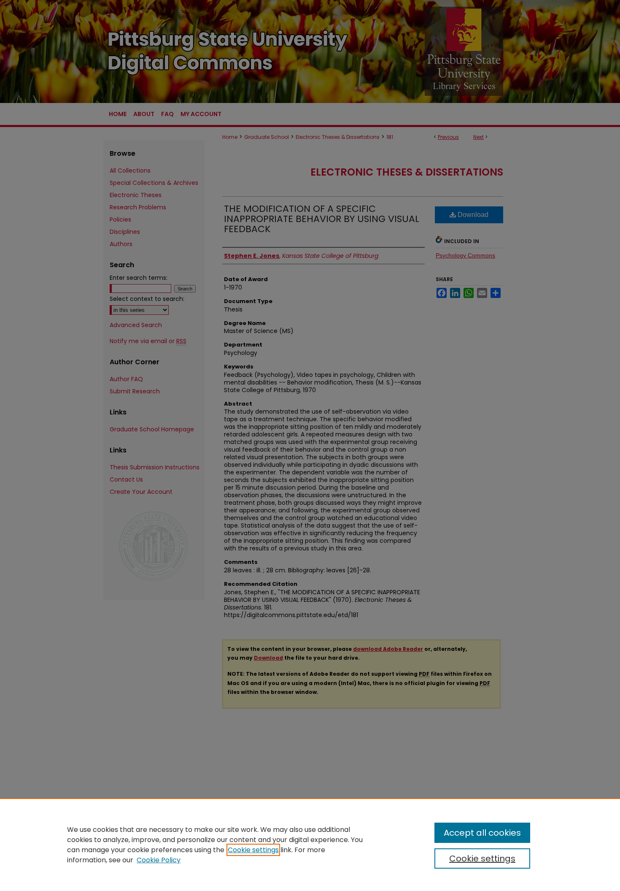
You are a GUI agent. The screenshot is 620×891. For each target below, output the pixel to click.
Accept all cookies (482, 833)
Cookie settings (253, 850)
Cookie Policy (159, 860)
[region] (310, 844)
